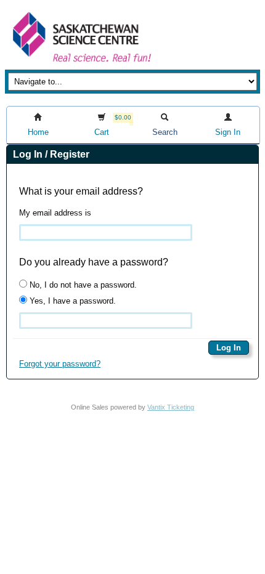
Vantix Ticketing (170, 407)
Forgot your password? (59, 363)
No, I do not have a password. (82, 284)
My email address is (55, 212)
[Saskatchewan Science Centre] (81, 63)
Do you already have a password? (93, 262)
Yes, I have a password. (71, 300)
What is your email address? (81, 191)
